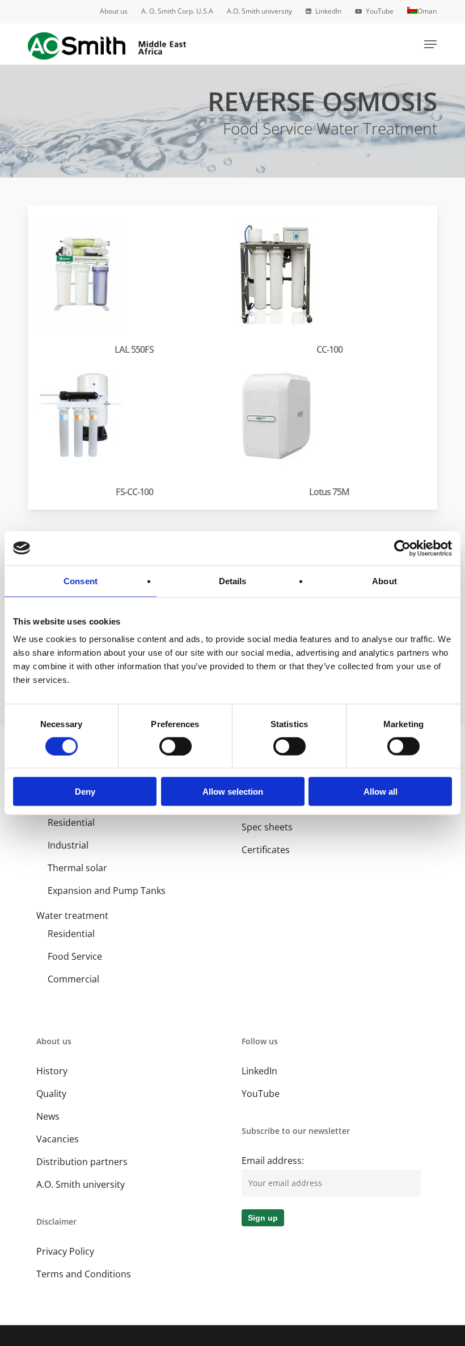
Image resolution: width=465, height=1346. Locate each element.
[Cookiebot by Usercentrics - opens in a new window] (402, 547)
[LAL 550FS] (137, 288)
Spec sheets (267, 827)
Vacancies (57, 1139)
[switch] (175, 746)
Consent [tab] (81, 580)
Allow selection (232, 791)
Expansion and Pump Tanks (107, 890)
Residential (71, 822)
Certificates (266, 849)
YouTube (261, 1093)
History (51, 1071)
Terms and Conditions (83, 1274)
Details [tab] (233, 580)
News (48, 1116)
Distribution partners (82, 1161)
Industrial (68, 845)
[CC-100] (332, 288)
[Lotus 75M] (332, 430)
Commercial (73, 979)
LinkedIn (259, 1071)
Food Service (75, 956)
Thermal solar (77, 868)
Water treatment (72, 915)
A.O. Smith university (80, 1184)
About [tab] (384, 580)
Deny (85, 791)
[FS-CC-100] (137, 430)
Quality (51, 1093)
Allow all (380, 791)
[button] (430, 44)
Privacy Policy (65, 1251)
